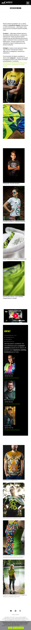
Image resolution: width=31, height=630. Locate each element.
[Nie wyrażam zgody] (29, 625)
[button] (27, 3)
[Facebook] (11, 611)
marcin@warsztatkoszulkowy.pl (12, 404)
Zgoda (10, 627)
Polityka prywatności (24, 625)
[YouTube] (15, 611)
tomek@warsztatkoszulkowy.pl (12, 430)
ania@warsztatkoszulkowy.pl (11, 378)
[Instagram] (20, 611)
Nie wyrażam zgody (18, 627)
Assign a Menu (15, 614)
